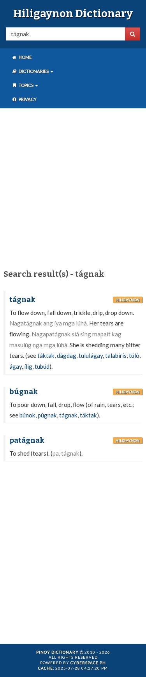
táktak (46, 355)
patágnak (26, 440)
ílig (28, 366)
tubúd (42, 366)
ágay (15, 366)
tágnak (22, 299)
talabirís (116, 355)
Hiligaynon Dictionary (73, 13)
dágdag (66, 355)
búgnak (23, 391)
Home (25, 57)
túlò (134, 355)
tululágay (91, 355)
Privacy (27, 99)
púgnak (47, 415)
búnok (27, 415)
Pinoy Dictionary (57, 652)
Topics (26, 85)
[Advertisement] (73, 187)
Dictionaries (33, 71)
